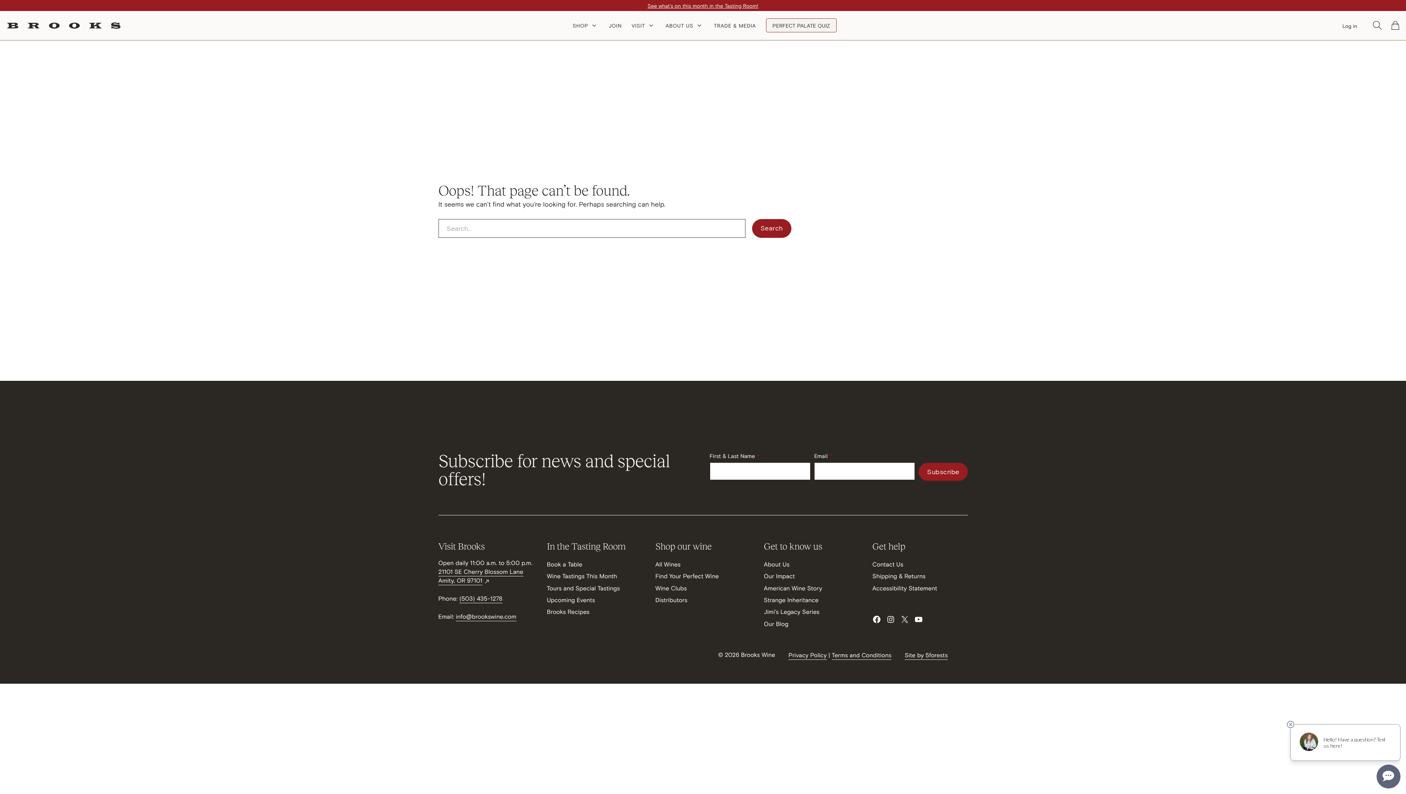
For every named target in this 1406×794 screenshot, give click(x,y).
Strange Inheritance (791, 600)
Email (821, 456)
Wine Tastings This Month (582, 576)
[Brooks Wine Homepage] (64, 25)
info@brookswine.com (486, 616)
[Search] (1377, 25)
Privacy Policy (807, 655)
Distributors (671, 600)
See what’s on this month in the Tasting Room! (703, 6)
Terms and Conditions (861, 655)
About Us (777, 564)
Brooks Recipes (568, 611)
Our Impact (779, 576)
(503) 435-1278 (480, 598)
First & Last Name (732, 456)
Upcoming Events (571, 600)
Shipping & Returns (899, 576)
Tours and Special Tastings (583, 588)
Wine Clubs (671, 588)
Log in (1349, 26)
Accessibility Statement (904, 588)
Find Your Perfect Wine (687, 576)
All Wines (668, 564)
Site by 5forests (926, 655)
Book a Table (565, 564)
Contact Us (887, 564)
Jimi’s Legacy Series (791, 611)
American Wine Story (793, 588)
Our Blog (776, 623)
